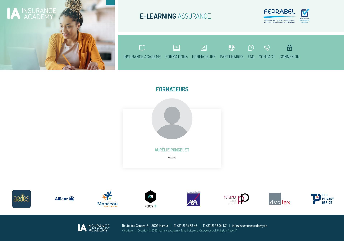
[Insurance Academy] (93, 227)
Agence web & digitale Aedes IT (220, 230)
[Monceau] (107, 198)
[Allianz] (64, 198)
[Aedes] (21, 198)
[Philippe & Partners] (236, 198)
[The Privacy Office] (322, 198)
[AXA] (193, 198)
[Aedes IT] (150, 198)
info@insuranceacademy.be (249, 225)
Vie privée (127, 230)
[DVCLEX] (279, 198)
